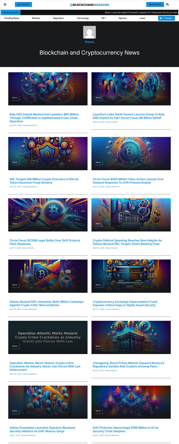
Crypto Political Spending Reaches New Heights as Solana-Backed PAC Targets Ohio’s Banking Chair (127, 242)
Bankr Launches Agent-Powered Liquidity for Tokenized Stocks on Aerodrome (119, 12)
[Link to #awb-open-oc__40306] (5, 4)
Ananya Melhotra (30, 125)
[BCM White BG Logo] (89, 4)
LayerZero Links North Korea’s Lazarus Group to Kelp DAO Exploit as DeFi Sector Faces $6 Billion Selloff (129, 116)
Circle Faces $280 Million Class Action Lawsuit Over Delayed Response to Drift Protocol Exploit (128, 180)
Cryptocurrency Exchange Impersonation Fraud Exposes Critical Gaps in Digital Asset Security (125, 303)
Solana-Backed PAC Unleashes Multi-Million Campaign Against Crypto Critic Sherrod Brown (47, 303)
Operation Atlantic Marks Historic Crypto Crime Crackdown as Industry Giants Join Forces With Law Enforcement (45, 366)
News (89, 42)
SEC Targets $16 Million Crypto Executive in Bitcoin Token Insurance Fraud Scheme (44, 180)
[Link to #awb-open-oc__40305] (170, 4)
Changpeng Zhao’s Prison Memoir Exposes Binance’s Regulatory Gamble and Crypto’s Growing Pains (128, 364)
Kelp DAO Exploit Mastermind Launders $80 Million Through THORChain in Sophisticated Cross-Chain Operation (44, 118)
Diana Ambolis (112, 122)
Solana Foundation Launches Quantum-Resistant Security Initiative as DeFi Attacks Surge (42, 429)
